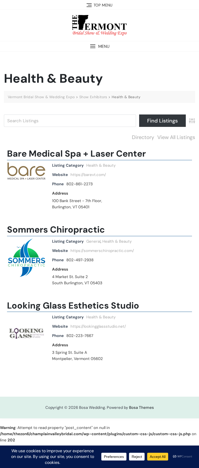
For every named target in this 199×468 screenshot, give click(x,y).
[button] (99, 46)
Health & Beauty (101, 165)
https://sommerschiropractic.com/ (102, 250)
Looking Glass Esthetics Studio (73, 305)
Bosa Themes (141, 407)
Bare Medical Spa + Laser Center (76, 153)
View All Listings (176, 137)
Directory (143, 137)
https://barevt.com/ (88, 174)
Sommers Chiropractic (56, 229)
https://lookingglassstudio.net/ (98, 326)
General (93, 241)
